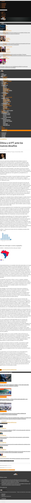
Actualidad (4, 24)
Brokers (5, 78)
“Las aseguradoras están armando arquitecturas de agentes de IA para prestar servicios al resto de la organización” (15, 44)
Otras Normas (6, 41)
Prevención (4, 53)
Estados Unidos (6, 49)
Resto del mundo (6, 52)
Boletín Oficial (6, 38)
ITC (3, 45)
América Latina (6, 48)
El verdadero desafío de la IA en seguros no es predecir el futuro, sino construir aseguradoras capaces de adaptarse (15, 33)
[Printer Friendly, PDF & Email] (1, 369)
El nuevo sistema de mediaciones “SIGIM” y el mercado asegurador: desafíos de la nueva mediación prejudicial (14, 385)
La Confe (5, 107)
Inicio (3, 23)
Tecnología (5, 93)
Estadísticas (4, 130)
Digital (3, 127)
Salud (4, 31)
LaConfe (3, 11)
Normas (3, 34)
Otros (4, 94)
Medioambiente (6, 119)
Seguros (5, 87)
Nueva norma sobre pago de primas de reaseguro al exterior (13, 418)
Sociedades (5, 102)
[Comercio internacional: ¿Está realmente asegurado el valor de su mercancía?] (1, 455)
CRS (2, 12)
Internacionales (5, 98)
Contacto (3, 1)
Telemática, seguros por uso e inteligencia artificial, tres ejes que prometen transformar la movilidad (14, 67)
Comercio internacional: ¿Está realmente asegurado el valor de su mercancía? (15, 458)
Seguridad (5, 57)
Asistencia (5, 76)
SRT (4, 98)
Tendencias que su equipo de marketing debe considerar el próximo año (15, 417)
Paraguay (3, 16)
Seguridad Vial (6, 58)
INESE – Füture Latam (7, 46)
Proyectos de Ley (6, 39)
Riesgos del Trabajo (7, 30)
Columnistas (4, 129)
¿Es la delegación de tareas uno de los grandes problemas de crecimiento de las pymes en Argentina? (13, 414)
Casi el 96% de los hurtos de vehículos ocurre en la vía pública (14, 479)
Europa (4, 115)
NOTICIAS (5, 106)
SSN (4, 97)
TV (2, 126)
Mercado (4, 83)
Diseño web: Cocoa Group (6, 496)
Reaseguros (5, 80)
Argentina (3, 15)
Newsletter (4, 13)
